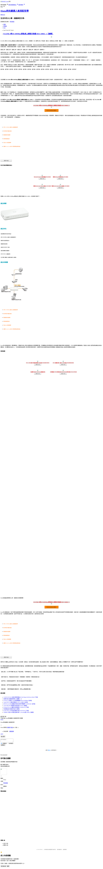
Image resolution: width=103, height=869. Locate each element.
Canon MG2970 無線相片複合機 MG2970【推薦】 (15, 705)
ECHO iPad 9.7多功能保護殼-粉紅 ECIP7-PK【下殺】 (16, 710)
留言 (12, 727)
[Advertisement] (51, 814)
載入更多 (3, 736)
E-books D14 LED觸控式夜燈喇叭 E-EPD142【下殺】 (16, 707)
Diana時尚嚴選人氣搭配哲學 (15, 11)
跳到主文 (3, 14)
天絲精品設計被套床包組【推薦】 (11, 709)
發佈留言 (3, 745)
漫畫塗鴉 (11, 731)
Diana (2, 719)
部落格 (5, 26)
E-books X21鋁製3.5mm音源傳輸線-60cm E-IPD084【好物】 (17, 700)
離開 (8, 866)
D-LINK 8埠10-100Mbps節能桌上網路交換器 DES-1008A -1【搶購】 (28, 34)
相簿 (4, 24)
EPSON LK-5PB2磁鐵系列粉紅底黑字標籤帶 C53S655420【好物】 (19, 704)
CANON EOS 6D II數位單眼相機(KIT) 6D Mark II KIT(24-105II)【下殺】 (20, 697)
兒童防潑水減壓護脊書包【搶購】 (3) (12, 698)
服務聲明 (65, 849)
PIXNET (41, 849)
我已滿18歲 (3, 866)
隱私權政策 (59, 849)
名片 (4, 27)
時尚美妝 (12, 21)
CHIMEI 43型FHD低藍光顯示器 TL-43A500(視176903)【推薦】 (18, 712)
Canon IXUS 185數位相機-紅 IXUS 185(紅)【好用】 (15, 702)
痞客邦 (9, 727)
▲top (2, 733)
